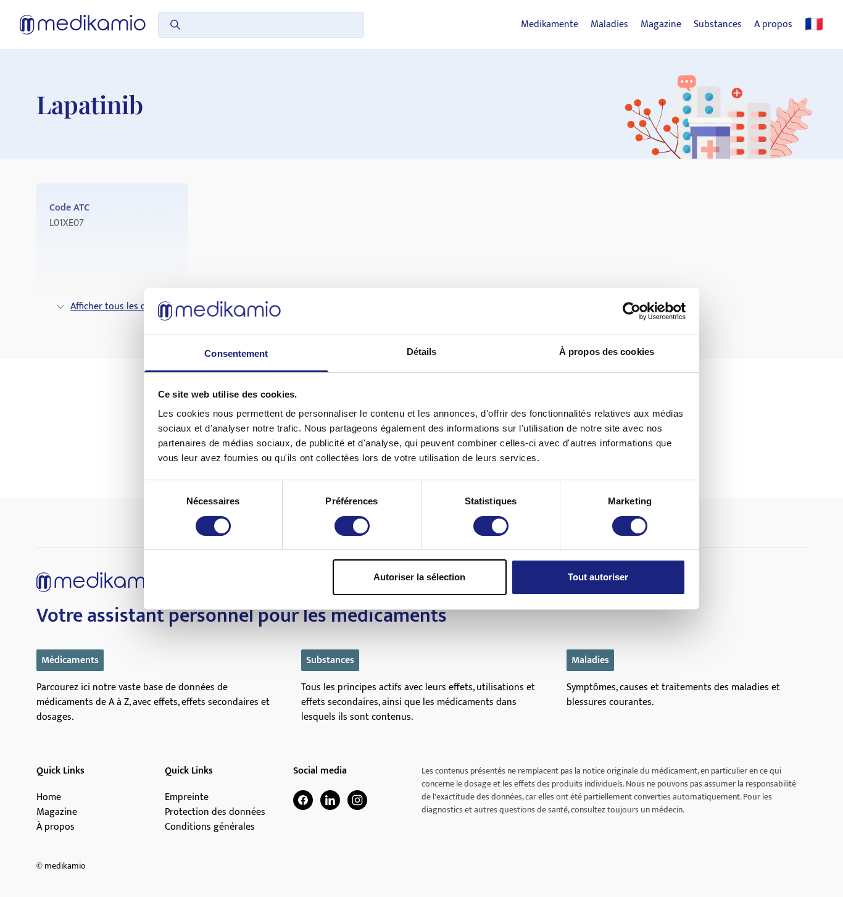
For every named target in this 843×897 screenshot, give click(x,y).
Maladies (609, 24)
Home (48, 797)
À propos (55, 827)
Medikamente (549, 24)
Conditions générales (210, 827)
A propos (773, 24)
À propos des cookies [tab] (606, 351)
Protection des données (215, 812)
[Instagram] (357, 800)
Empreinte (187, 797)
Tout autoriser (598, 577)
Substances (718, 24)
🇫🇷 (814, 24)
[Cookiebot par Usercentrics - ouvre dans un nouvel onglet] (632, 311)
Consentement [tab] (236, 353)
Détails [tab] (422, 351)
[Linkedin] (330, 800)
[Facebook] (303, 800)
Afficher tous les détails (119, 306)
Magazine (661, 24)
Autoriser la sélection (419, 577)
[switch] (352, 526)
